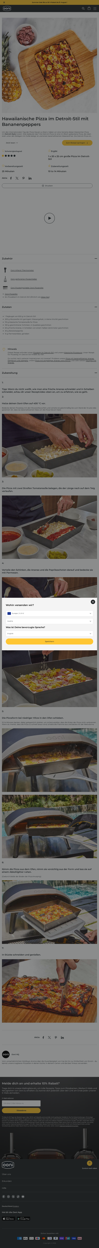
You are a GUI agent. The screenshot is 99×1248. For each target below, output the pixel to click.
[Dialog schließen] (93, 602)
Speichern (49, 641)
